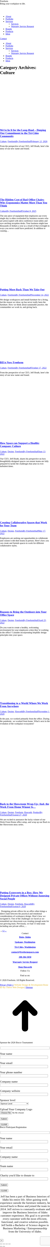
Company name (9, 1081)
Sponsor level (7, 1100)
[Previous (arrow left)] (1, 1246)
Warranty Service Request (25, 962)
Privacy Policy (6, 985)
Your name (6, 1053)
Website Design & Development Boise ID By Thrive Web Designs (24, 986)
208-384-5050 (25, 957)
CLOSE (4, 1125)
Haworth (19, 711)
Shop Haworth (25, 967)
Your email (6, 1063)
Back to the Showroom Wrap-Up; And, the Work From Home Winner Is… (24, 805)
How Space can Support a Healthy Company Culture (19, 445)
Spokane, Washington (25, 942)
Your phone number (11, 1072)
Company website (10, 1090)
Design (11, 451)
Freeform (12, 141)
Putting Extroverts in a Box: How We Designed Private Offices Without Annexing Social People (24, 895)
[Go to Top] (25, 1040)
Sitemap (29, 987)
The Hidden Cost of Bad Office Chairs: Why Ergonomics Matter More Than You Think (23, 202)
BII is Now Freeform (11, 362)
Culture (3, 141)
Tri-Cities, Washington (25, 947)
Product (36, 812)
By (23, 141)
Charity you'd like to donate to (17, 1175)
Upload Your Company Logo (16, 1109)
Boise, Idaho (25, 937)
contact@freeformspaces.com (25, 952)
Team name (6, 1166)
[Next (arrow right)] (4, 1246)
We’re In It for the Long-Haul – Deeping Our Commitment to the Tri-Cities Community (23, 133)
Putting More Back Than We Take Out (22, 289)
